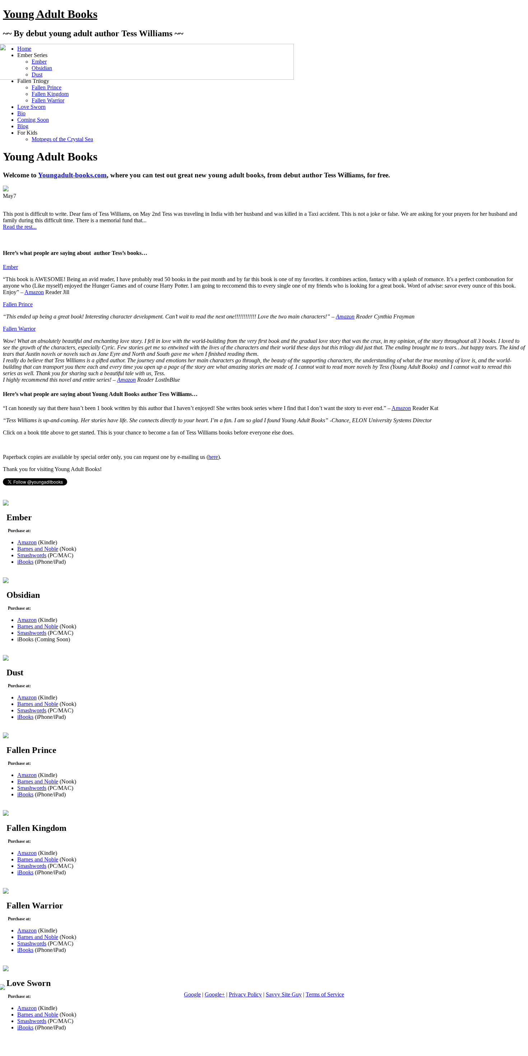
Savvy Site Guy (284, 994)
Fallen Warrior (48, 100)
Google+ (215, 994)
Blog (22, 126)
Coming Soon (33, 120)
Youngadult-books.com (72, 175)
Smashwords (31, 555)
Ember (10, 267)
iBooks (25, 562)
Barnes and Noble (37, 549)
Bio (21, 113)
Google (192, 994)
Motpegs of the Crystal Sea (62, 139)
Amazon (34, 292)
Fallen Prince (46, 87)
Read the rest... (20, 227)
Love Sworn (31, 107)
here (213, 457)
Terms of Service (325, 994)
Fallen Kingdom (50, 94)
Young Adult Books (50, 14)
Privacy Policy (245, 994)
